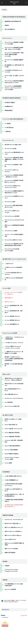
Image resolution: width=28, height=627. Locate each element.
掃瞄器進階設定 (9, 110)
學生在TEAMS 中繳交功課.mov (12, 523)
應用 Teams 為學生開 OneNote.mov (14, 527)
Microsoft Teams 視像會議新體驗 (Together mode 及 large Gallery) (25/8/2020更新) (13, 88)
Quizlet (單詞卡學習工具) (11, 424)
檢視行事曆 (24, 615)
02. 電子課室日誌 (9, 127)
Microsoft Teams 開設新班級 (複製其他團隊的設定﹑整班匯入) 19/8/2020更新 (14, 159)
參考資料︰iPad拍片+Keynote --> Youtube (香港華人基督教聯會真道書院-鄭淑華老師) (14, 358)
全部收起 (4, 9)
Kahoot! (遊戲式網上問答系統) (12, 436)
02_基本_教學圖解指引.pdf (11, 480)
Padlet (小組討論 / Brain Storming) (13, 428)
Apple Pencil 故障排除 (10, 589)
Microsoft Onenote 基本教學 (12, 216)
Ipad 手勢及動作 (9, 402)
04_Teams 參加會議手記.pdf (12, 324)
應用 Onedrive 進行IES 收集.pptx (13, 535)
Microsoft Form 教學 (10, 201)
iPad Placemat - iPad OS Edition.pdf (14, 398)
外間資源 (7, 565)
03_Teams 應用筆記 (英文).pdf (12, 320)
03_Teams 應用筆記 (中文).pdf (12, 316)
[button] (14, 3)
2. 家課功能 (7, 131)
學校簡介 (7, 25)
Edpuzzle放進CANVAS (10, 539)
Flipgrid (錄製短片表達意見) (12, 453)
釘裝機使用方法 (9, 106)
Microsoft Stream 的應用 (11, 230)
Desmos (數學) (8, 463)
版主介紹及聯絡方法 (10, 29)
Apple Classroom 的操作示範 (12, 406)
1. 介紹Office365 (9, 263)
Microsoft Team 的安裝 (10, 148)
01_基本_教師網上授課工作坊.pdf (13, 476)
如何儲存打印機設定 (10, 102)
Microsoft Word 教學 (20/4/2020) (13, 240)
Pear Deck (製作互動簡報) (11, 449)
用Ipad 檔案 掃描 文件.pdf (11, 394)
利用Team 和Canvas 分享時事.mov (13, 531)
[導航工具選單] (26, 3)
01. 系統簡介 (8, 123)
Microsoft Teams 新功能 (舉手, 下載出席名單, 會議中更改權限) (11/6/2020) (14, 54)
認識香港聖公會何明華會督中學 (13, 21)
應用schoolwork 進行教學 (11, 548)
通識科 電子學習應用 (10, 552)
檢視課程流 (6, 609)
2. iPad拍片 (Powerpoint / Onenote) (14, 342)
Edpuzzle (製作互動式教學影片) (12, 445)
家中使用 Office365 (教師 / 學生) (13, 144)
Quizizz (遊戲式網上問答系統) (12, 432)
